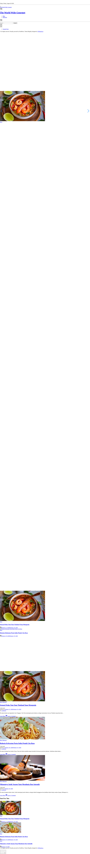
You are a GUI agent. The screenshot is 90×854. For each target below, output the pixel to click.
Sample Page (6, 29)
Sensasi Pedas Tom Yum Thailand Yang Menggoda (21, 245)
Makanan (5, 17)
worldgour (5, 303)
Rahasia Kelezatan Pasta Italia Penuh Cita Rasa (14, 196)
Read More (2, 336)
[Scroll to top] (3, 852)
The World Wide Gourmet (6, 7)
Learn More (3, 716)
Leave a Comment (12, 716)
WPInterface (40, 31)
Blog (4, 16)
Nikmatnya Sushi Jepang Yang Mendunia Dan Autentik (23, 262)
